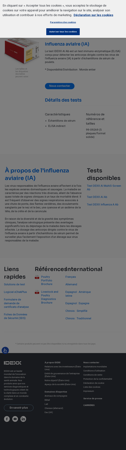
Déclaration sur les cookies (93, 15)
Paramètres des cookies (63, 22)
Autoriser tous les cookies (63, 31)
